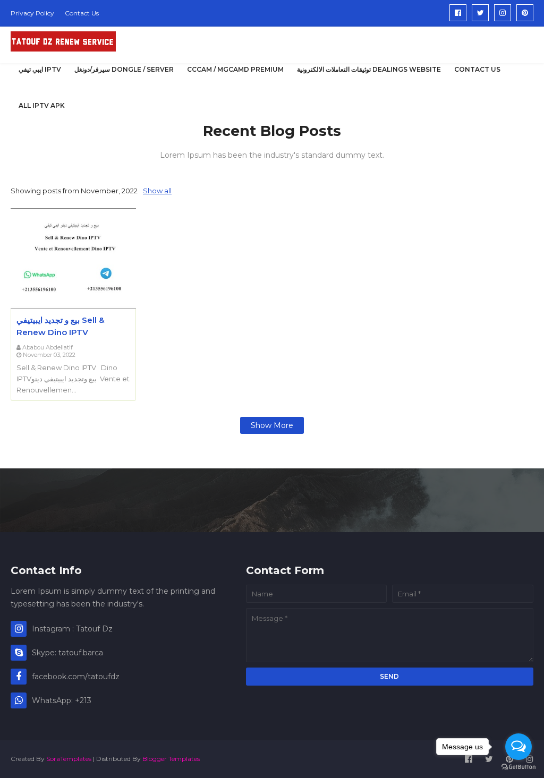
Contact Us (82, 13)
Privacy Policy (32, 13)
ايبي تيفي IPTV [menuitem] (40, 69)
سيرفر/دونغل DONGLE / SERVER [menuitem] (124, 69)
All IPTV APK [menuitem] (42, 105)
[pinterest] (524, 12)
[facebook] (457, 12)
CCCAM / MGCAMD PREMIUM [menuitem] (235, 69)
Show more (272, 425)
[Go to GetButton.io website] (519, 767)
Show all (157, 190)
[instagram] (502, 12)
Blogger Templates (171, 759)
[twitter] (480, 12)
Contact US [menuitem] (477, 69)
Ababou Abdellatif (47, 347)
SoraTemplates (68, 759)
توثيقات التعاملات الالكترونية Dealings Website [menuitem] (369, 69)
